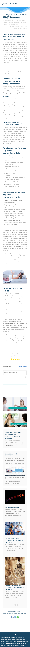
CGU (3, 643)
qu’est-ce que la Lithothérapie (14, 445)
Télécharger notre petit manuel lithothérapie (14, 478)
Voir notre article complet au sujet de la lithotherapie (13, 482)
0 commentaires (13, 24)
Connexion (23, 366)
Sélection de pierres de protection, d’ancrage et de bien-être (14, 587)
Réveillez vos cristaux (12, 507)
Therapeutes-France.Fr (8, 637)
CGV (7, 643)
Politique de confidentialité (17, 643)
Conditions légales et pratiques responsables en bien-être (14, 540)
